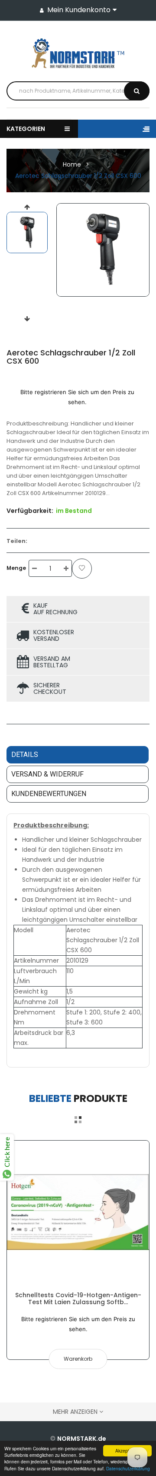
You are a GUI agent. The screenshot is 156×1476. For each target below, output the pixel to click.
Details (24, 754)
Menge (16, 568)
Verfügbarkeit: (29, 510)
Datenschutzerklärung (128, 1468)
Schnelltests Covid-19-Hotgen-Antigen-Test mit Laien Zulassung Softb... (78, 1298)
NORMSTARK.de (81, 1438)
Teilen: (16, 541)
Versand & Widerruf (47, 774)
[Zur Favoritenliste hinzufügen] (82, 569)
